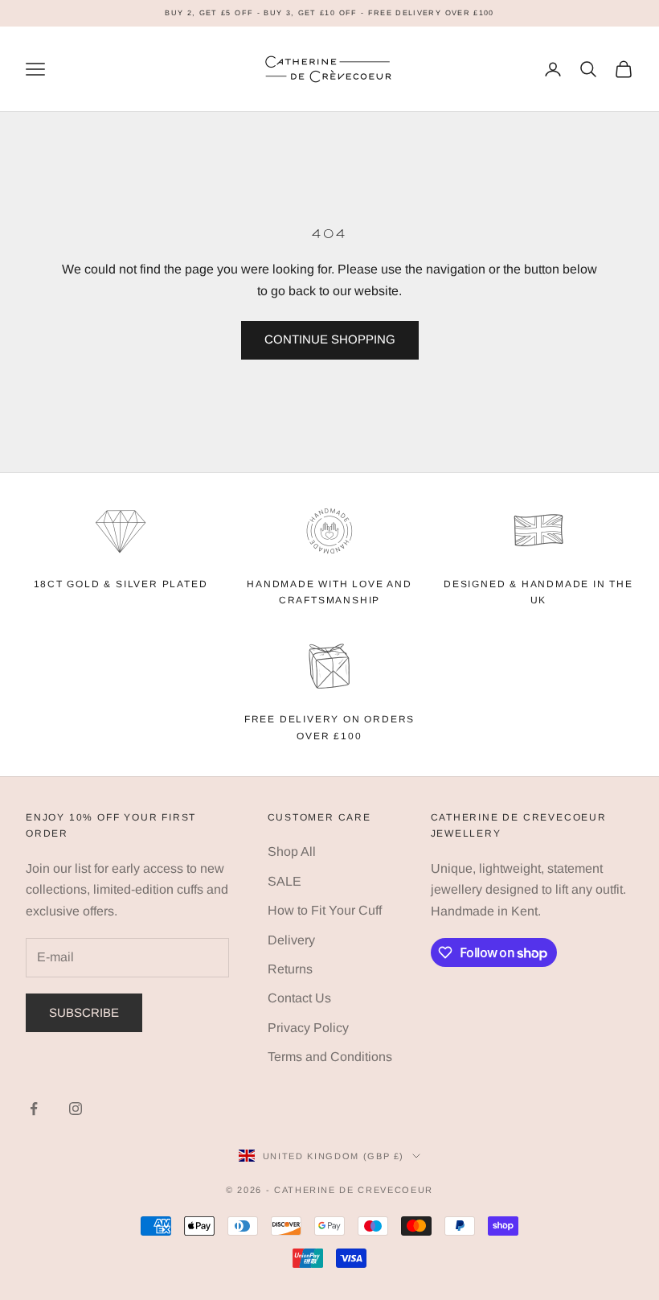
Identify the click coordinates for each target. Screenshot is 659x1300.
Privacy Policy (308, 1028)
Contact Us (299, 998)
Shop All (292, 851)
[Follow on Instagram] (76, 1108)
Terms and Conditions (330, 1056)
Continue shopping (329, 339)
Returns (290, 969)
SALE (284, 881)
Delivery (291, 940)
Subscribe (84, 1012)
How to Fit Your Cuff (325, 910)
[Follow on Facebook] (34, 1108)
